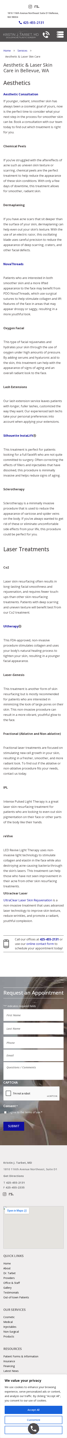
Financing (9, 1366)
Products (8, 1336)
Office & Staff (11, 1283)
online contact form (40, 944)
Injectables (9, 1327)
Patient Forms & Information (20, 1356)
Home (7, 1263)
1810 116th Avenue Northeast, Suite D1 (30, 1169)
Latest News (11, 1371)
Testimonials (11, 1292)
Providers (9, 1278)
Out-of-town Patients (16, 1297)
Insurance (9, 1361)
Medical (8, 1322)
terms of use (32, 1112)
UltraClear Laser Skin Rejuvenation (27, 900)
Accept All (33, 1410)
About (7, 1268)
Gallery (7, 1287)
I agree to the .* (25, 1112)
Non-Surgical (11, 1331)
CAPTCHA (10, 1082)
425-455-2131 (33, 22)
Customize (33, 1420)
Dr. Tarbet (9, 1273)
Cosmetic (9, 1317)
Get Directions (13, 1176)
